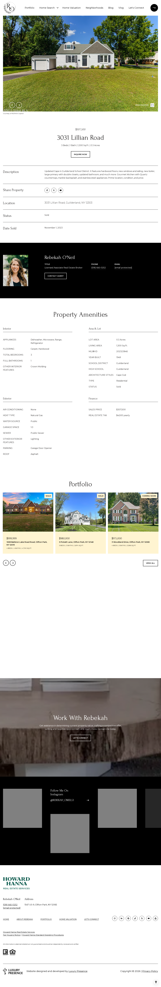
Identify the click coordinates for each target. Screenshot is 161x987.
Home (6, 919)
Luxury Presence (78, 971)
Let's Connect (91, 919)
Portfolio (29, 7)
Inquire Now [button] (80, 154)
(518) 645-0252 (98, 267)
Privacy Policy (150, 971)
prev (12, 105)
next (19, 105)
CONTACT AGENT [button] (56, 276)
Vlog (121, 7)
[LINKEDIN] (121, 918)
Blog (110, 7)
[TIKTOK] (135, 918)
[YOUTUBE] (148, 918)
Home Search (47, 7)
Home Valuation (71, 7)
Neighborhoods (94, 7)
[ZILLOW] (155, 918)
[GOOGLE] (128, 918)
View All (150, 563)
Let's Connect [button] (80, 738)
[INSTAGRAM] (114, 918)
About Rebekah (25, 919)
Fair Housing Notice (12, 935)
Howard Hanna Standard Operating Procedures (43, 935)
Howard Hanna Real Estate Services (19, 932)
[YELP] (141, 918)
